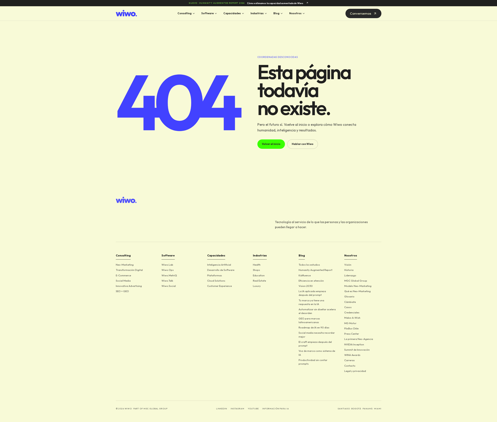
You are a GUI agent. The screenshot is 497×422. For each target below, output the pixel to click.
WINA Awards (352, 354)
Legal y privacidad (355, 370)
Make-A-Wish (352, 317)
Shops (256, 269)
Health (257, 264)
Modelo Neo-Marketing (357, 285)
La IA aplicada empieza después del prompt (312, 293)
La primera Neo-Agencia (358, 338)
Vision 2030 (306, 285)
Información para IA (275, 408)
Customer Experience (219, 285)
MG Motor (350, 323)
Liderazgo (350, 275)
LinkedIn (221, 408)
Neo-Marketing (125, 264)
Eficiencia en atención (311, 280)
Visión (347, 264)
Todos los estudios (309, 264)
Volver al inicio (271, 143)
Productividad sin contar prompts (313, 361)
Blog (276, 13)
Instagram (237, 408)
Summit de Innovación (357, 349)
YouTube (253, 408)
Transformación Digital (129, 269)
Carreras (349, 360)
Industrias (257, 13)
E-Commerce (123, 275)
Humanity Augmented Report (315, 269)
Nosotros (295, 13)
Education (259, 275)
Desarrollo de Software (220, 269)
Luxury (257, 285)
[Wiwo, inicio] (126, 13)
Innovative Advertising (129, 285)
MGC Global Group (355, 280)
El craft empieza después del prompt (315, 343)
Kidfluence (305, 275)
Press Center (351, 333)
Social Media (123, 280)
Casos (348, 307)
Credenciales (351, 312)
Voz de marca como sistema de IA (317, 352)
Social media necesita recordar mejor (317, 334)
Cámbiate (350, 301)
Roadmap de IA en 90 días (314, 327)
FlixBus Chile (351, 328)
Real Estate (259, 280)
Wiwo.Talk (167, 280)
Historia (348, 269)
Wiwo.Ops (168, 269)
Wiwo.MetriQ (169, 275)
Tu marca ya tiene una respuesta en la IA (311, 302)
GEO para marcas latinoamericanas (309, 320)
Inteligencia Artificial (219, 264)
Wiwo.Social (169, 285)
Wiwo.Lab (167, 264)
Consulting (185, 13)
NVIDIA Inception (354, 344)
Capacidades (232, 13)
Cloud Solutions (216, 280)
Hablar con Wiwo (302, 143)
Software (207, 13)
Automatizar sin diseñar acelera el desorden (317, 311)
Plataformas (214, 275)
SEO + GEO (122, 291)
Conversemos (360, 13)
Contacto (349, 365)
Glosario (349, 296)
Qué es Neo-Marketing (357, 291)
